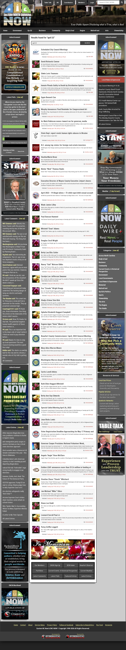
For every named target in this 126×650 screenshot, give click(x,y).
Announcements (89, 68)
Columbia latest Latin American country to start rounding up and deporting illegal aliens (14, 461)
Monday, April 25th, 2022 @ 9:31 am (55, 391)
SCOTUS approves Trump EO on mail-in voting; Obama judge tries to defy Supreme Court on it (14, 485)
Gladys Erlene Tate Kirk (50, 300)
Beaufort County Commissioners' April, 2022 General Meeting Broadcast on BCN (66, 337)
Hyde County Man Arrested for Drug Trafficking (109, 110)
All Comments (7, 361)
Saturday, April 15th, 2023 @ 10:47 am (56, 128)
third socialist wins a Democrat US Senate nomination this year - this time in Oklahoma (15, 452)
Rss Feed (99, 625)
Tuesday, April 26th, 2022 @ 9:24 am (55, 355)
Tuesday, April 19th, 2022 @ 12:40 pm (56, 486)
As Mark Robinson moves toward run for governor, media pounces (64, 122)
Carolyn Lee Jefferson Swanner (53, 276)
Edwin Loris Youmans (49, 73)
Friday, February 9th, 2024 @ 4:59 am (56, 92)
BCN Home (71, 565)
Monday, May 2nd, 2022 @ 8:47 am (55, 259)
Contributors (68, 3)
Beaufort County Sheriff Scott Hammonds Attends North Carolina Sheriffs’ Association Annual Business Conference (111, 93)
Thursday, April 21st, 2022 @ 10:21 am (56, 439)
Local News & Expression (108, 282)
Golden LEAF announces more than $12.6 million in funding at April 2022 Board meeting (66, 468)
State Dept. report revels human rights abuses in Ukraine (64, 133)
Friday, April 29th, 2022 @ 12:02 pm (55, 271)
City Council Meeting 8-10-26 (109, 86)
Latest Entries (86, 576)
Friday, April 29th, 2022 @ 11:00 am (55, 283)
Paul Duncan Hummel (49, 217)
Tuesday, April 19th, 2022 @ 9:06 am (55, 522)
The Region (103, 305)
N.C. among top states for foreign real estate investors (63, 145)
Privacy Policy (52, 625)
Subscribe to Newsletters (85, 625)
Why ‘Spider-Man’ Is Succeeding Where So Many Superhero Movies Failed (15, 508)
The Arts (102, 302)
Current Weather (86, 571)
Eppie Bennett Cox (48, 97)
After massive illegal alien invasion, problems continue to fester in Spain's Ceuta (14, 435)
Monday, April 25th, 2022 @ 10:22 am (56, 379)
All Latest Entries (9, 519)
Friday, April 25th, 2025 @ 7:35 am (55, 80)
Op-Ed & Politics (105, 292)
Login (92, 3)
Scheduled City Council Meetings (54, 49)
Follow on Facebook (66, 625)
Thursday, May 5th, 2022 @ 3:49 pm (55, 188)
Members (81, 3)
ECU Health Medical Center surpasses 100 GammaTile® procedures (110, 103)
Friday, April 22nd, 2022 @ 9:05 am (55, 427)
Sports (101, 295)
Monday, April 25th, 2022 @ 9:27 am (55, 403)
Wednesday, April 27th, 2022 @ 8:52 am (56, 331)
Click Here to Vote (8, 150)
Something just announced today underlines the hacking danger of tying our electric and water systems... (14, 291)
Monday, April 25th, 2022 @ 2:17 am (55, 415)
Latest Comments (39, 576)
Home (5, 30)
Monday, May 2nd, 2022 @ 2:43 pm (55, 236)
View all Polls (21, 151)
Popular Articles (105, 392)
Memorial (102, 285)
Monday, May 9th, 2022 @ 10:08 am (55, 176)
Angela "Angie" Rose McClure (53, 455)
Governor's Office (89, 450)
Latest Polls (55, 576)
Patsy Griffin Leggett (49, 527)
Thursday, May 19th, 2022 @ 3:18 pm (55, 164)
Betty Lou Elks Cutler (49, 252)
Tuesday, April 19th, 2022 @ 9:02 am (55, 534)
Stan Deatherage (89, 188)
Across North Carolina (107, 256)
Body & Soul (70, 30)
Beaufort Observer (86, 565)
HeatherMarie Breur (49, 157)
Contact (23, 625)
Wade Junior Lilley (48, 205)
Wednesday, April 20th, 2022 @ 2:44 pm (56, 462)
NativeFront (95, 30)
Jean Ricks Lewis (48, 419)
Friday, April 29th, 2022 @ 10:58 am (55, 295)
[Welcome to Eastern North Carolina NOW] (17, 14)
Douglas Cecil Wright (49, 240)
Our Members (39, 565)
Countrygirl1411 (89, 140)
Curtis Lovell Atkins (49, 372)
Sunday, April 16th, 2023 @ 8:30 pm (55, 116)
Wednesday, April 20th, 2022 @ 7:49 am (56, 474)
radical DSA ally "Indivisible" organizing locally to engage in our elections (14, 470)
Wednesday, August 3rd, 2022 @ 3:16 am (56, 152)
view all (19, 97)
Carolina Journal (89, 128)
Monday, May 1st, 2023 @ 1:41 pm (55, 104)
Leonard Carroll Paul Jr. (50, 515)
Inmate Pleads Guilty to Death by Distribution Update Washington (62, 86)
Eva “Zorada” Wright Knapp (52, 288)
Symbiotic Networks (106, 401)
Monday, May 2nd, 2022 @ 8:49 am (55, 248)
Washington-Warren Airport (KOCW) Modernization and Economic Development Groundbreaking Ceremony (63, 361)
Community (56, 30)
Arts (106, 30)
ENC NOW (90, 56)
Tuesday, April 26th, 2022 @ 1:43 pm (55, 343)
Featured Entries (71, 576)
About (30, 625)
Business (42, 30)
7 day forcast (114, 191)
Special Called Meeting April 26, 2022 (56, 407)
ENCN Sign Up (55, 565)
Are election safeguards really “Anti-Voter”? (13, 492)
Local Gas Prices (105, 380)
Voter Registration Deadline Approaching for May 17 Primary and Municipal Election (67, 432)
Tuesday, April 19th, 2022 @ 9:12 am (55, 510)
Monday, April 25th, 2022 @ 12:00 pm (56, 367)
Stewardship (118, 30)
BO (58, 3)
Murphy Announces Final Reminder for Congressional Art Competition (64, 110)
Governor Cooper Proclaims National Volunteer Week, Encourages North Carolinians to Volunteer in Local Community (66, 444)
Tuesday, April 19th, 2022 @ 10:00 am (56, 498)
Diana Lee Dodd (47, 503)
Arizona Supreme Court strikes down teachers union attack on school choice (14, 499)
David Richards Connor (50, 61)
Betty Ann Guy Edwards (50, 396)
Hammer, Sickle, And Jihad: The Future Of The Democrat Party (14, 477)
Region (82, 30)
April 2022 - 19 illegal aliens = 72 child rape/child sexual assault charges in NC (67, 194)
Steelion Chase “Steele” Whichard (55, 479)
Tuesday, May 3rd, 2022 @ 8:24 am (55, 212)
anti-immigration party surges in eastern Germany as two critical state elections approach (14, 444)
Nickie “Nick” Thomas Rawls (52, 169)
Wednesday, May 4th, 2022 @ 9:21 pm (56, 200)
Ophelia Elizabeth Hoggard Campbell (55, 312)
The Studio (103, 308)
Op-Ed (30, 30)
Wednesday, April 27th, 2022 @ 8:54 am (56, 319)
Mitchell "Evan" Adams (50, 228)
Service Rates (40, 625)
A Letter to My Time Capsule (13, 515)
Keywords (108, 625)
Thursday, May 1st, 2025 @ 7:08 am (55, 69)
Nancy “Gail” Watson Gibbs (52, 264)
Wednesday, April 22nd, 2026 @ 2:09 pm (56, 57)
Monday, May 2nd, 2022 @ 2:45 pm (55, 224)
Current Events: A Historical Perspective (63, 571)
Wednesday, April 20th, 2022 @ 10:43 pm (56, 450)
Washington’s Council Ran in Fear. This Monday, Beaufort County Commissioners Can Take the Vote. (111, 117)
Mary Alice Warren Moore (51, 348)
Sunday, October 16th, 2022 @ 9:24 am (56, 140)
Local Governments (106, 278)
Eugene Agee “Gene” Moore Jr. (53, 324)
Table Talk (47, 3)
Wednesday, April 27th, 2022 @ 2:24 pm (56, 307)
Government (17, 30)
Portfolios (39, 571)
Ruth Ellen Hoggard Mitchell (52, 384)
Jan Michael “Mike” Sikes (51, 491)
